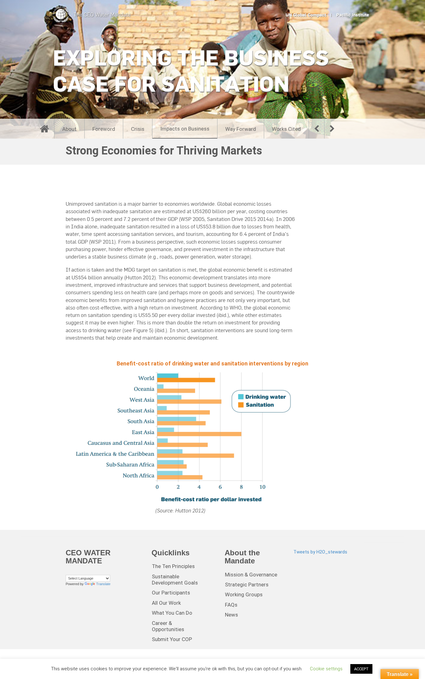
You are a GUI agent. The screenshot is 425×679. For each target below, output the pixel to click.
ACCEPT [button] (361, 669)
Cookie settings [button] (326, 669)
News (231, 615)
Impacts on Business (184, 129)
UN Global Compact (306, 14)
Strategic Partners (247, 584)
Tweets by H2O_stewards (320, 552)
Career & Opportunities (168, 626)
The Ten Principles (173, 566)
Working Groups (244, 594)
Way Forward (240, 129)
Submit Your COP (172, 639)
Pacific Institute (352, 14)
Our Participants (171, 593)
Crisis (137, 129)
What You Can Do (172, 613)
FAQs (231, 605)
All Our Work (166, 603)
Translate (103, 584)
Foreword (103, 129)
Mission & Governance (251, 574)
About (69, 129)
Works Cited (286, 129)
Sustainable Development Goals (175, 579)
